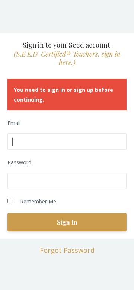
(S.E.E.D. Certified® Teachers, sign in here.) (67, 58)
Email (13, 122)
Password (19, 162)
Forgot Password (67, 250)
